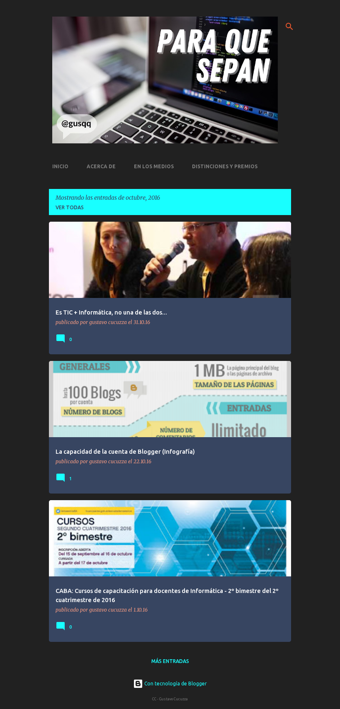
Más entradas (170, 661)
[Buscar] (289, 26)
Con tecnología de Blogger (175, 683)
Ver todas (70, 207)
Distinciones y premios (224, 166)
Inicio (60, 166)
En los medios (154, 166)
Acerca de (101, 166)
